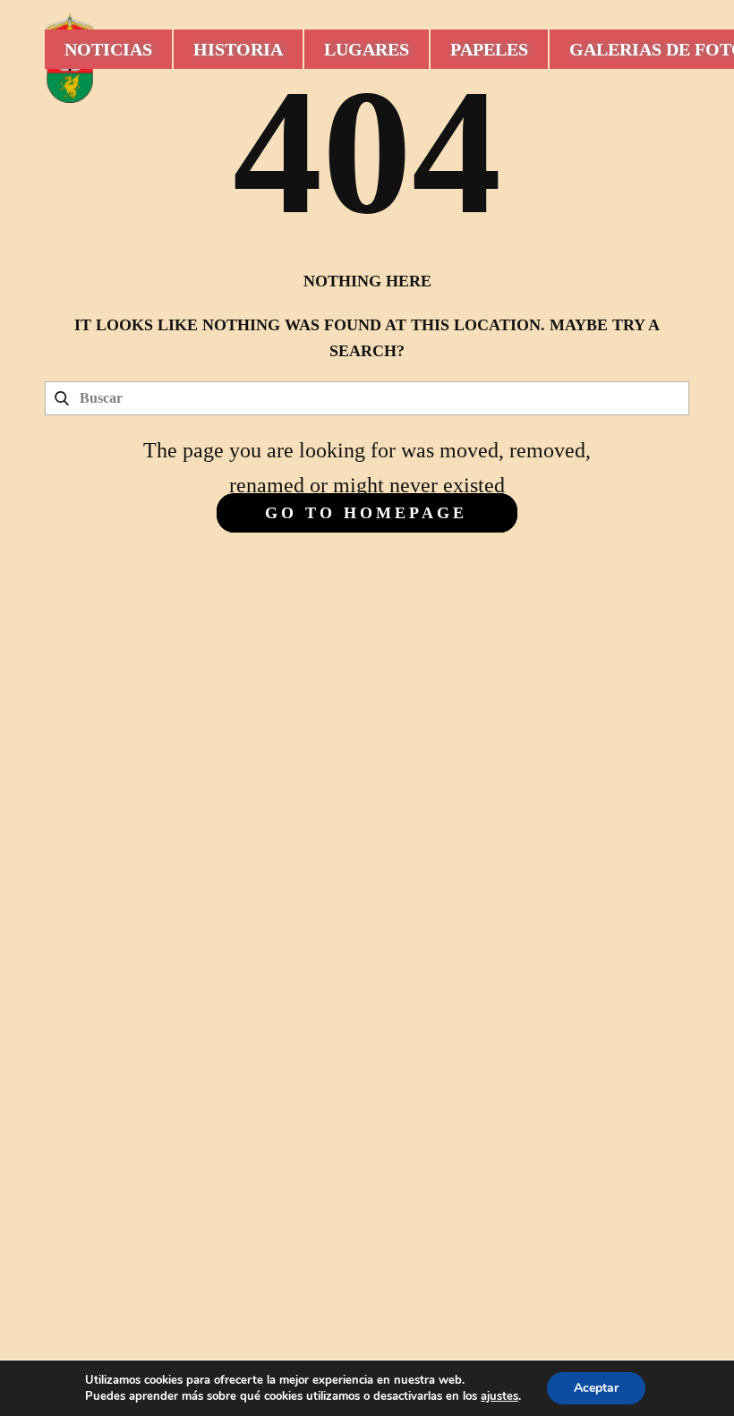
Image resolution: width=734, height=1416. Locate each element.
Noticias (108, 49)
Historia (238, 49)
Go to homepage (366, 513)
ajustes (499, 1396)
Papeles (489, 49)
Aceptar (596, 1387)
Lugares (366, 49)
